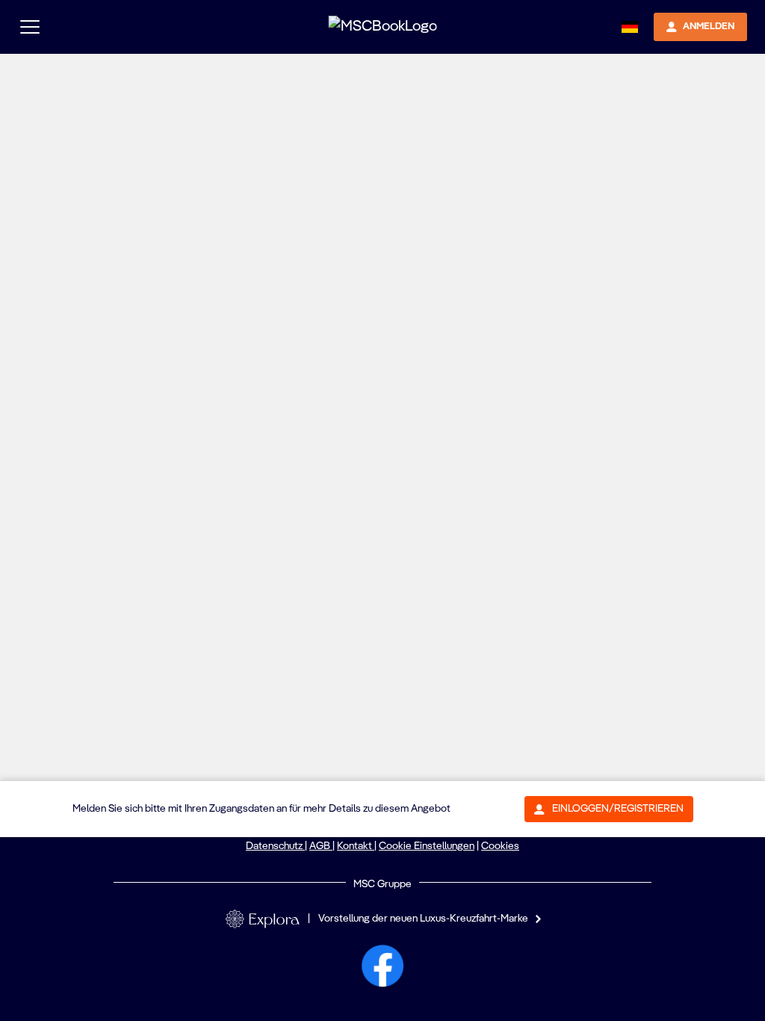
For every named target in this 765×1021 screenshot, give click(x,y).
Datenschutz (275, 846)
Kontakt (355, 846)
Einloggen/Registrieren (618, 808)
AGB (320, 846)
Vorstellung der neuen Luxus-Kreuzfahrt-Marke (423, 918)
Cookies (500, 846)
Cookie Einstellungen (426, 846)
